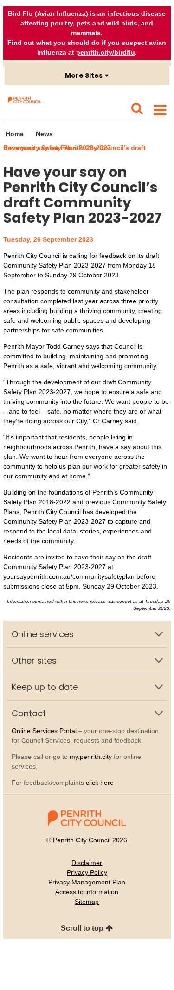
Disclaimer (86, 862)
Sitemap (87, 901)
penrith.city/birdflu (105, 52)
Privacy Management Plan (86, 882)
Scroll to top (82, 928)
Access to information (86, 892)
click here (100, 782)
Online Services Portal (44, 730)
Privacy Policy (87, 872)
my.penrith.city (91, 756)
